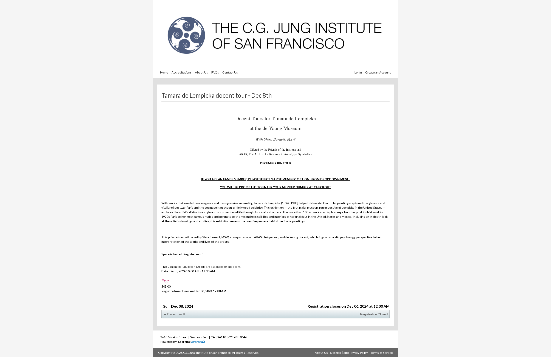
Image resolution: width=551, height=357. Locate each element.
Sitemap (335, 352)
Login (358, 72)
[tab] (275, 314)
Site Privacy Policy (356, 352)
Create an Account (378, 72)
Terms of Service (381, 352)
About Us (321, 352)
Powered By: (182, 341)
